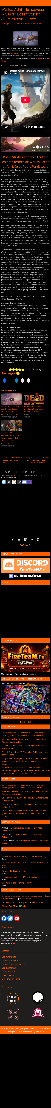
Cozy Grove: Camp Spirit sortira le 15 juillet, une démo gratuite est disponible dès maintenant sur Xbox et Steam (25, 761)
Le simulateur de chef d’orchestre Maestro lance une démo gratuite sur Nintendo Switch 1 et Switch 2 (24, 733)
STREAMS (30, 683)
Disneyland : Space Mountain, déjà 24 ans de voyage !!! (25, 856)
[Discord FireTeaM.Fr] (38, 539)
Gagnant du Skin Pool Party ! (14, 870)
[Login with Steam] (19, 481)
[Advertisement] (25, 506)
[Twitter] (10, 918)
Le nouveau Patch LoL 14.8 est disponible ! (20, 876)
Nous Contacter (8, 971)
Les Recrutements (9, 967)
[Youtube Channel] (17, 918)
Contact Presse (8, 975)
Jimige (6, 23)
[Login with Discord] (24, 481)
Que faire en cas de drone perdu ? (16, 882)
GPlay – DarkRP (8, 905)
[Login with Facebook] (4, 481)
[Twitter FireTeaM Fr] (19, 539)
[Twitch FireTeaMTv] (25, 539)
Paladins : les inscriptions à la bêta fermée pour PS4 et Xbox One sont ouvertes (10, 437)
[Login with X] (9, 481)
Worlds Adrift (14, 53)
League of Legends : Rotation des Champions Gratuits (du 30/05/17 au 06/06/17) (37, 459)
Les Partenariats (9, 956)
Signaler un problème (11, 978)
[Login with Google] (14, 481)
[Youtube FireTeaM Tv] (31, 539)
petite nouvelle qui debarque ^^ (15, 902)
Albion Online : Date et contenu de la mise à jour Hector (12, 459)
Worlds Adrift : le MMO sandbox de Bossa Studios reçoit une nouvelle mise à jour (11, 409)
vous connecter (17, 475)
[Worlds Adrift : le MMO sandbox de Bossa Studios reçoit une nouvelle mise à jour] (11, 399)
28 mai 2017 (18, 23)
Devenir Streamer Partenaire (14, 963)
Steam (39, 58)
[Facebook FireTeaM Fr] (12, 539)
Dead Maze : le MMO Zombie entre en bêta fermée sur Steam (33, 408)
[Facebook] (4, 918)
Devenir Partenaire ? (10, 960)
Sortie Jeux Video (34, 23)
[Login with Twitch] (29, 481)
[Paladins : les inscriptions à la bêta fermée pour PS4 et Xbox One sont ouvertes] (11, 425)
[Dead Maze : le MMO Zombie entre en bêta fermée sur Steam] (34, 399)
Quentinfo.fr (39, 1031)
